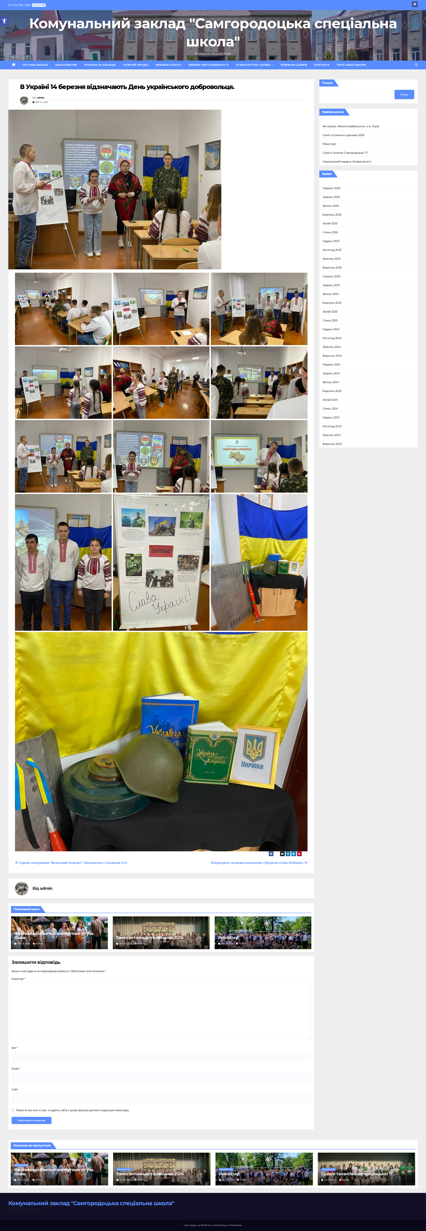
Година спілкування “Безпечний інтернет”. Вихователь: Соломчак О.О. (72, 862)
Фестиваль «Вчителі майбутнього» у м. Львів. (54, 935)
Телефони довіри (293, 64)
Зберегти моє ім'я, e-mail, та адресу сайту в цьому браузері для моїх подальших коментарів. (72, 1110)
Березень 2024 (332, 391)
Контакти (321, 64)
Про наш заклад (35, 64)
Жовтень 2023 (332, 435)
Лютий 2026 (330, 223)
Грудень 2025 (331, 241)
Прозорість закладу (100, 64)
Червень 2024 (331, 364)
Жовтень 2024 (332, 347)
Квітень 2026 (331, 205)
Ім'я (15, 1047)
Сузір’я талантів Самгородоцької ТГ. (346, 152)
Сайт (15, 1089)
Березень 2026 (332, 214)
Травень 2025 (331, 285)
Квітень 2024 (331, 382)
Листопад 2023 (332, 426)
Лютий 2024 (330, 399)
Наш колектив (66, 64)
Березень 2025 (332, 302)
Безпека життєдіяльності (209, 64)
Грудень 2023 (331, 417)
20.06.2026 (23, 1180)
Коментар (18, 978)
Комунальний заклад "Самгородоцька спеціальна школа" (91, 1203)
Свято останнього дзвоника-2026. (150, 937)
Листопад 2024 (332, 338)
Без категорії (21, 1165)
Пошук (327, 83)
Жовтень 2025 (332, 258)
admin (40, 97)
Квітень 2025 (331, 294)
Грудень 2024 (331, 329)
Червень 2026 (331, 188)
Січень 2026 (330, 232)
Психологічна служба (253, 64)
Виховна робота (168, 64)
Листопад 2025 (332, 250)
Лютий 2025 (330, 311)
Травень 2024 (331, 373)
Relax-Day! (228, 937)
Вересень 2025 (332, 267)
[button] (4, 21)
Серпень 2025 (331, 276)
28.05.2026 (228, 1180)
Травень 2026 (331, 197)
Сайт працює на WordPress (198, 1225)
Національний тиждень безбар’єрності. (347, 161)
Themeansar (236, 1225)
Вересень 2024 (332, 355)
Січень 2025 (330, 320)
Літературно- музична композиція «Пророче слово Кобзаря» (257, 862)
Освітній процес (136, 64)
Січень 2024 (330, 408)
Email (16, 1068)
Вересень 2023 (332, 444)
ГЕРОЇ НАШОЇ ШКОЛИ (351, 64)
